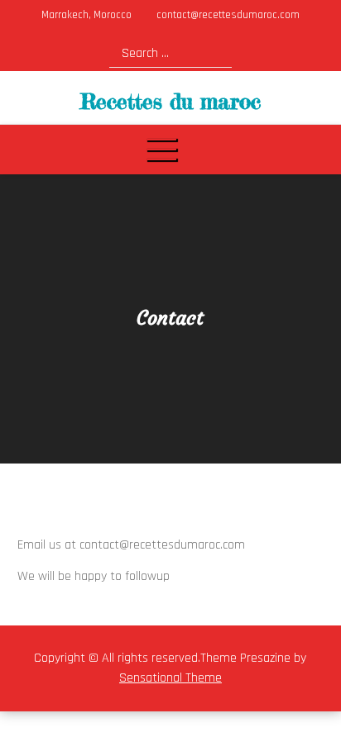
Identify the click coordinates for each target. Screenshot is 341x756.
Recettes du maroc (170, 101)
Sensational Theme (170, 678)
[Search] (213, 52)
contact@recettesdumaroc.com (228, 14)
